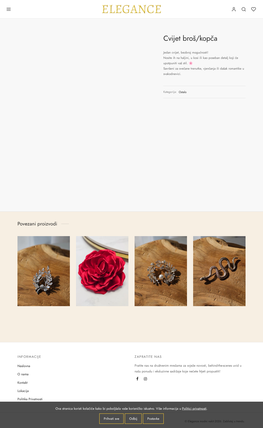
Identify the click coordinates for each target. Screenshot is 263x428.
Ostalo (183, 92)
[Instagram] (145, 379)
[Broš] (43, 271)
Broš (20, 311)
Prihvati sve (111, 418)
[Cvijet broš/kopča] (102, 271)
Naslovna (23, 366)
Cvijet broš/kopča (88, 311)
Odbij (133, 418)
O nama (23, 374)
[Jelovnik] (8, 9)
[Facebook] (137, 379)
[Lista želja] (254, 9)
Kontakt (22, 382)
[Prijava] (233, 9)
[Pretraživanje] (243, 9)
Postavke (153, 418)
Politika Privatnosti (30, 399)
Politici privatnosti (194, 408)
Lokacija (23, 390)
